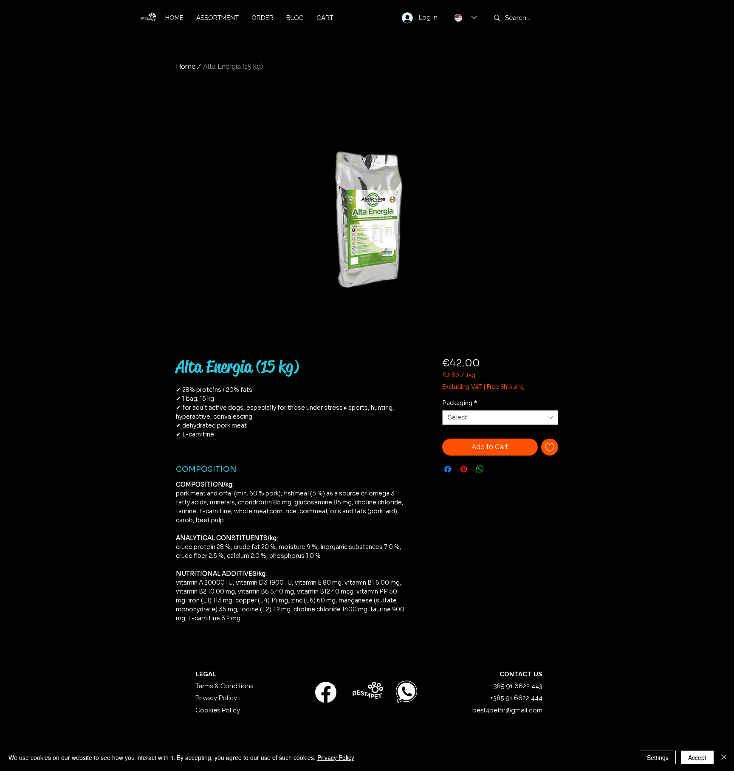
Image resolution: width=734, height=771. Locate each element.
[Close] (724, 757)
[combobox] (500, 417)
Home (185, 66)
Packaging (459, 403)
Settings (658, 757)
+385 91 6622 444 (516, 698)
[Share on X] (496, 469)
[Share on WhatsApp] (480, 469)
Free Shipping (506, 386)
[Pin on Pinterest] (464, 469)
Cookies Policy (217, 710)
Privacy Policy (216, 698)
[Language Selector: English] (466, 17)
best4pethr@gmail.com (507, 710)
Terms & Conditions (224, 686)
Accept (697, 757)
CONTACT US (521, 674)
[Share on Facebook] (448, 469)
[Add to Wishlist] (549, 447)
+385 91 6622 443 (516, 686)
